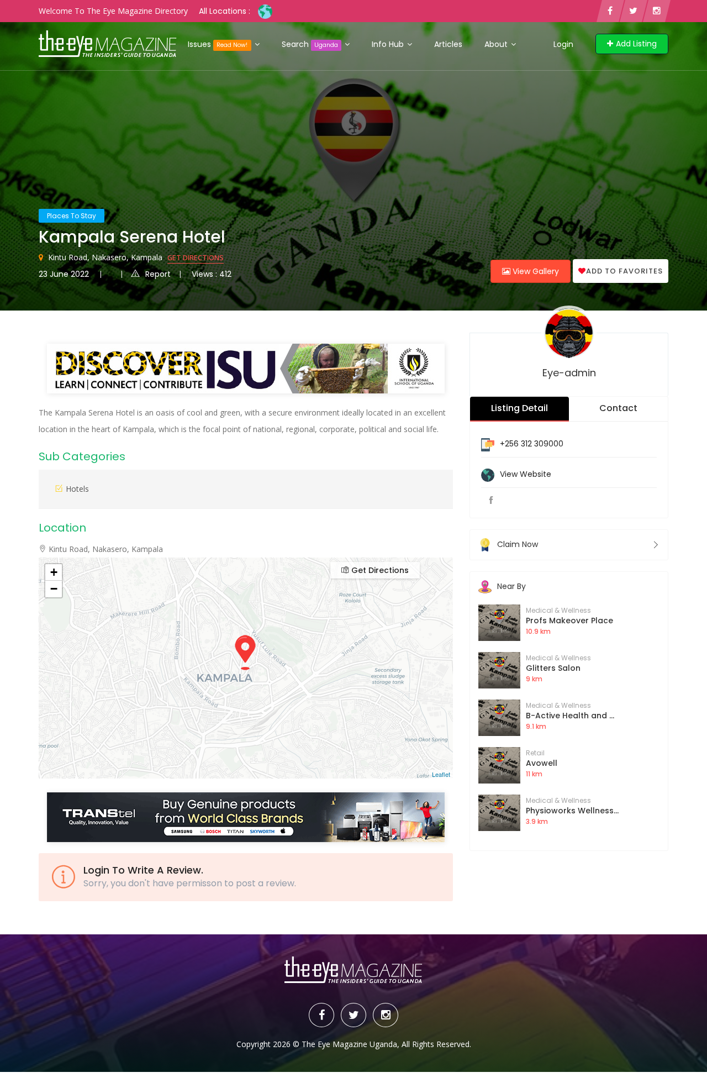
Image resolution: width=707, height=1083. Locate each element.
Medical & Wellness (558, 610)
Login (563, 44)
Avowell (541, 763)
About (497, 44)
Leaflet (441, 774)
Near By (511, 586)
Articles (448, 44)
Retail (535, 753)
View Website (525, 474)
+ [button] (53, 572)
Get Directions (195, 257)
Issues (217, 44)
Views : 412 (211, 274)
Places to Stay (71, 215)
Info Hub (389, 44)
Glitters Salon (553, 668)
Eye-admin (569, 373)
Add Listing (636, 43)
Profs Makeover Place (569, 620)
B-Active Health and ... (570, 715)
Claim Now (517, 544)
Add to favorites (624, 271)
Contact (618, 408)
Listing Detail (519, 408)
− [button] (53, 589)
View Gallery (534, 271)
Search (310, 44)
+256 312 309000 (531, 443)
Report (158, 274)
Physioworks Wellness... (572, 810)
